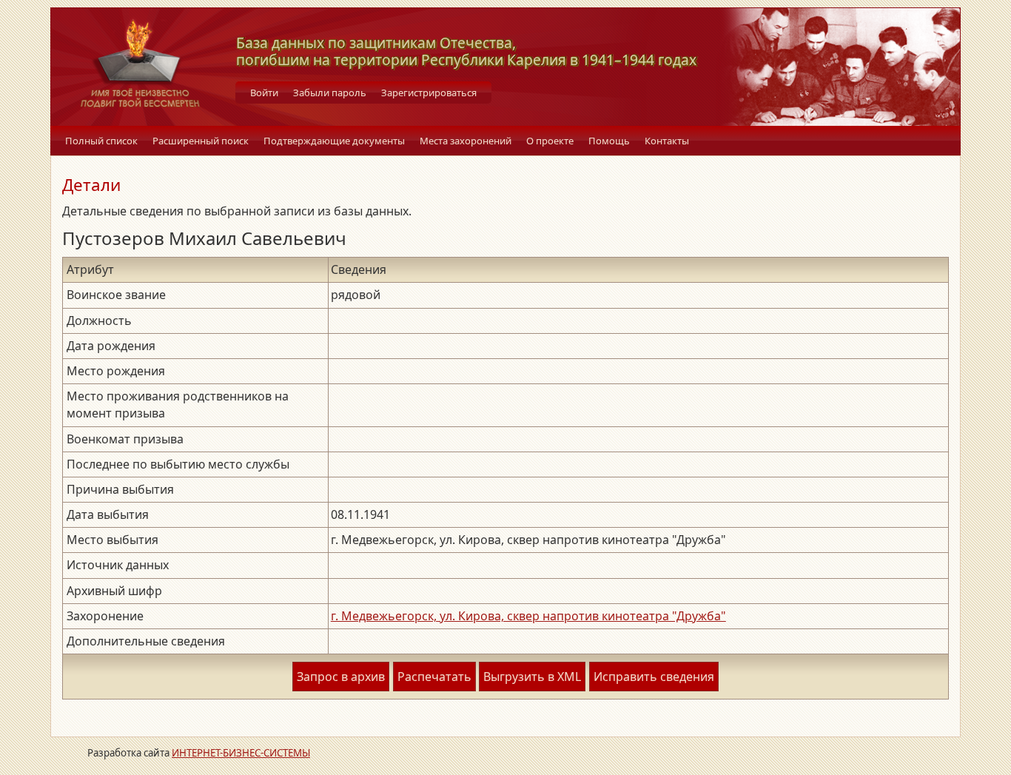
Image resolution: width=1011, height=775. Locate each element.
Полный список (101, 140)
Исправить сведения (654, 676)
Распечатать (434, 676)
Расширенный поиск (200, 140)
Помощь (609, 140)
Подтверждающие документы (334, 140)
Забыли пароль (329, 92)
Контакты (667, 140)
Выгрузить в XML (532, 676)
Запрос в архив (341, 676)
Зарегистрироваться (429, 92)
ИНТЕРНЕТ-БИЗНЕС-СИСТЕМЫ (241, 752)
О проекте (550, 140)
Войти (264, 92)
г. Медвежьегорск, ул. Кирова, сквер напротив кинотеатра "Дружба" (528, 616)
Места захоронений (465, 140)
